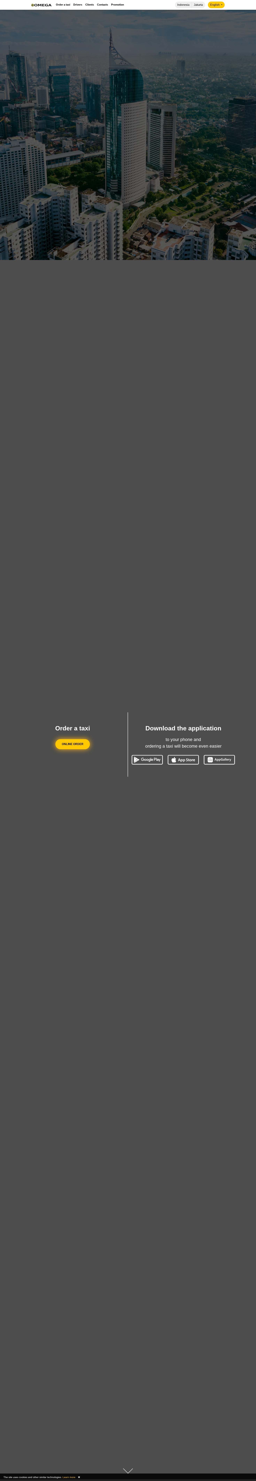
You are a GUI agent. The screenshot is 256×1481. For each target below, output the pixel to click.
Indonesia (183, 4)
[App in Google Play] (147, 760)
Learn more (69, 1477)
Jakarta (198, 4)
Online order (72, 744)
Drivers (77, 4)
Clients (89, 4)
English (215, 4)
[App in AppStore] (183, 760)
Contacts (102, 4)
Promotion (117, 4)
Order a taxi (63, 4)
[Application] (219, 760)
